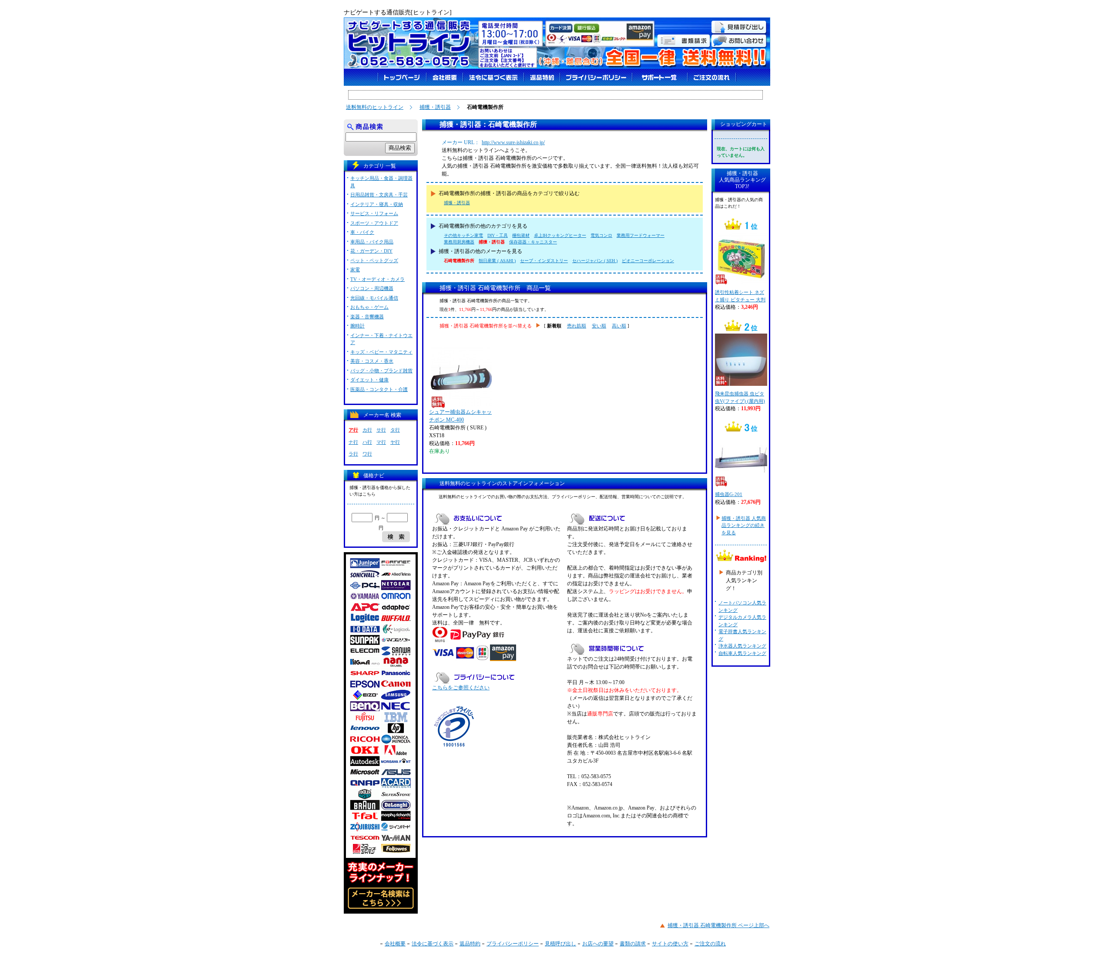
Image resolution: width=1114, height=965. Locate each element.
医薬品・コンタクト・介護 (379, 389)
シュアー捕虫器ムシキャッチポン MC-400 (460, 416)
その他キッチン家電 (463, 235)
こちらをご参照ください (461, 688)
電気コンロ (601, 235)
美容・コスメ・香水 (371, 361)
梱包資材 (521, 235)
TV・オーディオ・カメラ (377, 279)
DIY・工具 (497, 235)
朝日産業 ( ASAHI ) (497, 260)
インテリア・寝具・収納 (376, 204)
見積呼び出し (560, 944)
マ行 (381, 442)
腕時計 (357, 325)
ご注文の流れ (710, 944)
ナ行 (353, 442)
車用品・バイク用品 (371, 241)
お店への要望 (598, 944)
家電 (355, 269)
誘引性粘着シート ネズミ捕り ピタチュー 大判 (740, 296)
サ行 (381, 429)
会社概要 (395, 944)
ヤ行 (395, 442)
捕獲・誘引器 (435, 107)
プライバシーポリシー (513, 944)
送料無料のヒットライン (374, 107)
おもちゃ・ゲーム (369, 307)
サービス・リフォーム (374, 213)
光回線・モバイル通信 (374, 297)
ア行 (353, 429)
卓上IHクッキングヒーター (560, 235)
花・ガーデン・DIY (371, 250)
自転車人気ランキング (742, 653)
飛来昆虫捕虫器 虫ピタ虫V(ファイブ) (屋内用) (740, 397)
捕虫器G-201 (728, 494)
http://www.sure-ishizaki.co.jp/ (513, 142)
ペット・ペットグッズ (374, 260)
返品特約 (470, 944)
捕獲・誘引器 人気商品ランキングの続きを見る (743, 525)
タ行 (395, 429)
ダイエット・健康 (369, 379)
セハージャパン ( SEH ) (594, 260)
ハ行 (367, 442)
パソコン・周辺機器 (371, 288)
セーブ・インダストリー (544, 260)
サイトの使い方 (670, 944)
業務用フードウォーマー (640, 235)
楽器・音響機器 (367, 316)
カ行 (367, 429)
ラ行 (353, 453)
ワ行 (367, 453)
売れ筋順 (576, 325)
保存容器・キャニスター (533, 242)
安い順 (599, 325)
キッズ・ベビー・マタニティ (381, 351)
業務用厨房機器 (459, 242)
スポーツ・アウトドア (374, 223)
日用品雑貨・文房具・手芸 (379, 194)
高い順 (619, 325)
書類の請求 (633, 944)
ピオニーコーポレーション (648, 260)
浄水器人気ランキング (742, 645)
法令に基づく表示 (432, 944)
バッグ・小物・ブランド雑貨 (381, 370)
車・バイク (362, 232)
